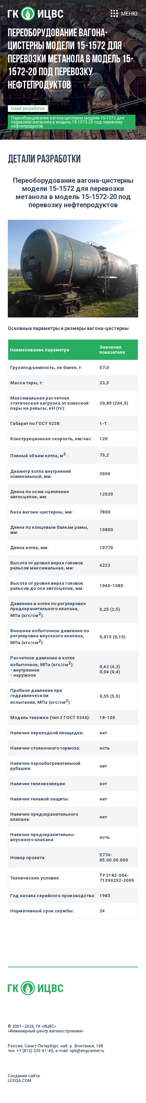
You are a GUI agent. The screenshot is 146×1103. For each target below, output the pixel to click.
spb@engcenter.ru (87, 1050)
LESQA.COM (19, 1080)
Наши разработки (27, 108)
